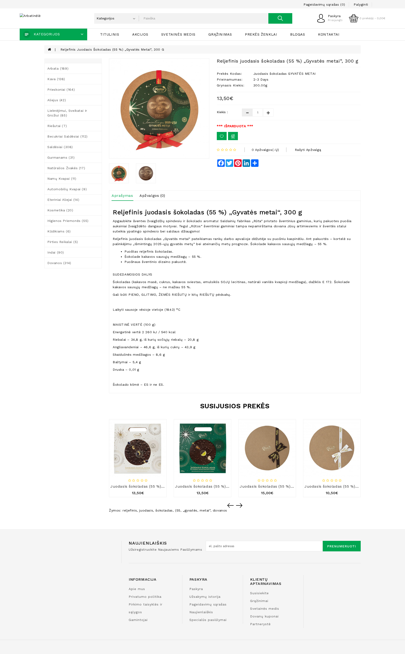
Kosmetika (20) (60, 210)
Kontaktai (328, 34)
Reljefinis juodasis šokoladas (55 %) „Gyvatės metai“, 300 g (112, 49)
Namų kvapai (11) (61, 178)
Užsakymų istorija (205, 596)
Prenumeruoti (341, 546)
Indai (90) (55, 252)
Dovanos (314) (59, 263)
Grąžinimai (259, 601)
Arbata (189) (57, 68)
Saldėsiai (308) (60, 147)
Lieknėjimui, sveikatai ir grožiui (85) (67, 113)
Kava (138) (56, 79)
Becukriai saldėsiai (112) (67, 136)
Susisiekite (259, 593)
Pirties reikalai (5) (62, 242)
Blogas (297, 34)
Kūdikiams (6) (59, 231)
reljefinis (130, 510)
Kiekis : (222, 112)
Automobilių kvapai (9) (67, 189)
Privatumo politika (145, 596)
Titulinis (109, 34)
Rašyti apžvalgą (308, 150)
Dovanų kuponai (264, 616)
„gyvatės (190, 510)
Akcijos (140, 34)
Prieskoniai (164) (61, 89)
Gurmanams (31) (61, 157)
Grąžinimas (220, 34)
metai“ (205, 510)
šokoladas (163, 510)
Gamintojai (138, 620)
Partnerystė (260, 624)
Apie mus (137, 589)
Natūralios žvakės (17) (66, 168)
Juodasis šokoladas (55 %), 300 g (272, 486)
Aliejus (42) (56, 100)
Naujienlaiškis (201, 612)
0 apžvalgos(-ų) (265, 150)
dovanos (220, 510)
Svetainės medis (178, 34)
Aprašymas (122, 195)
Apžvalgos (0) (152, 195)
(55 (177, 510)
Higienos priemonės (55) (68, 221)
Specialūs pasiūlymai (208, 620)
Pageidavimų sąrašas (208, 604)
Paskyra (196, 589)
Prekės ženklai (261, 34)
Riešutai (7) (57, 126)
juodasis (146, 510)
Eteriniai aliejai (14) (63, 200)
